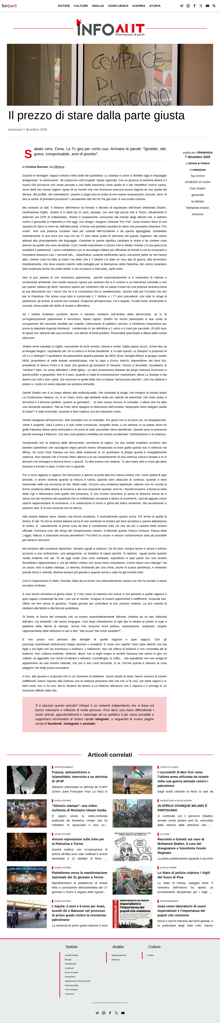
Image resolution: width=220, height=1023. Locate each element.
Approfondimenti (63, 767)
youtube (89, 723)
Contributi (69, 968)
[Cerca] (214, 5)
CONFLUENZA (118, 5)
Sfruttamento (70, 964)
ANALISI (98, 5)
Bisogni (68, 960)
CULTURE (81, 5)
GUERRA (138, 5)
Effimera (58, 166)
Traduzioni (69, 994)
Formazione (70, 977)
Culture (164, 834)
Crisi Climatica (71, 990)
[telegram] (181, 6)
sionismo (197, 214)
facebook (55, 723)
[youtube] (207, 6)
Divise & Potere (199, 163)
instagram (71, 723)
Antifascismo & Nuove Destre (176, 801)
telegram (102, 719)
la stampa (197, 201)
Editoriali (115, 960)
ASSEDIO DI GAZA (197, 182)
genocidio (197, 195)
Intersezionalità (71, 985)
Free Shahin (198, 188)
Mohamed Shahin (197, 207)
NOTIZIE (64, 5)
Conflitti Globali (169, 767)
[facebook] (194, 6)
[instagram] (188, 6)
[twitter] (201, 6)
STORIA (155, 5)
